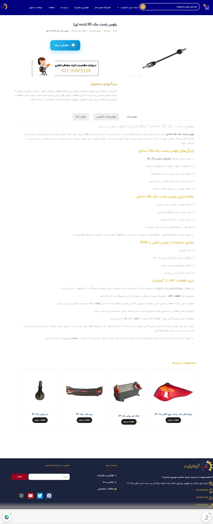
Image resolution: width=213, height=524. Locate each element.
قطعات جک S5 (131, 318)
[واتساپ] (206, 517)
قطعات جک (94, 303)
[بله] (6, 517)
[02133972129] (211, 498)
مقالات (51, 7)
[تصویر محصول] (173, 390)
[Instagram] (21, 495)
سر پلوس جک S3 (40, 414)
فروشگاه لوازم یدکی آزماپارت (168, 288)
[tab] (132, 117)
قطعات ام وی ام (69, 338)
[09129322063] (211, 491)
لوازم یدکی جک (95, 31)
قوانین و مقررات (81, 7)
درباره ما (64, 7)
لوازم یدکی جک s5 (78, 31)
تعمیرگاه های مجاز (103, 7)
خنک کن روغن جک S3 (128, 416)
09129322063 (202, 490)
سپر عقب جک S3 (84, 414)
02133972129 (202, 497)
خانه (115, 31)
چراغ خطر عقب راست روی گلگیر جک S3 (173, 414)
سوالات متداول (35, 7)
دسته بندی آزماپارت (129, 7)
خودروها (107, 31)
